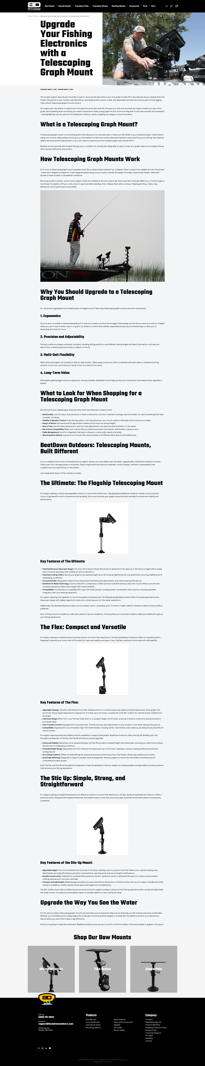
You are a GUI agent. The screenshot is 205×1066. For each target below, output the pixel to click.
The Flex (119, 640)
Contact (149, 1020)
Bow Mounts (49, 6)
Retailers (149, 1038)
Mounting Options (119, 6)
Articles (36, 16)
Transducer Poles (82, 6)
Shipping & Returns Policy (156, 1028)
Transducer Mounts (100, 6)
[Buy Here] (102, 504)
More (153, 6)
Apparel (117, 1025)
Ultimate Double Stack (114, 597)
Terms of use (107, 1062)
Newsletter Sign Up (153, 1022)
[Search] (167, 6)
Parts (145, 6)
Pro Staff (149, 1036)
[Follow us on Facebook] (38, 1048)
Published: (44, 89)
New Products (119, 1020)
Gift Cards (118, 1028)
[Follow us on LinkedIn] (46, 1048)
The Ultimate (113, 494)
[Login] (171, 6)
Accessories (134, 6)
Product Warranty (153, 1025)
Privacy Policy (151, 1030)
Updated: (61, 89)
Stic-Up (126, 795)
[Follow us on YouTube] (50, 1048)
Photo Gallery (119, 1030)
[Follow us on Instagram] (42, 1048)
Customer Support (153, 1033)
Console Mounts (64, 6)
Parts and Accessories (123, 1022)
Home (30, 16)
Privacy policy (97, 1062)
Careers (149, 1041)
